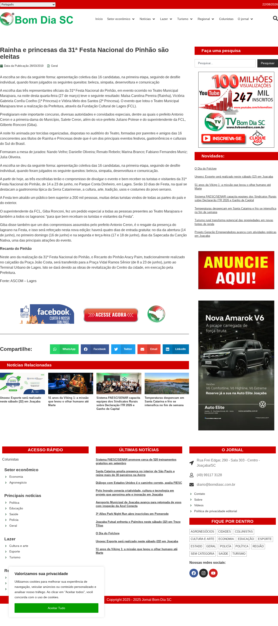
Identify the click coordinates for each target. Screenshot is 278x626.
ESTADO (196, 546)
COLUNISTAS (244, 531)
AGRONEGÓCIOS (202, 531)
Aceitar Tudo (56, 608)
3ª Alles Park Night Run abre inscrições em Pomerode (132, 513)
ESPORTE (265, 539)
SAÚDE (223, 553)
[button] (64, 349)
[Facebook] (193, 573)
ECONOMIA (226, 539)
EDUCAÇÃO (246, 539)
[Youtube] (213, 573)
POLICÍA (225, 546)
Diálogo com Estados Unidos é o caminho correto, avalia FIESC (139, 482)
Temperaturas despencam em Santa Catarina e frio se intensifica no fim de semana (164, 401)
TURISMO (238, 553)
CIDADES (224, 531)
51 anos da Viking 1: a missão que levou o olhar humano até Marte (68, 401)
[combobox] (225, 63)
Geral (54, 65)
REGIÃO (258, 546)
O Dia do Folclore (206, 168)
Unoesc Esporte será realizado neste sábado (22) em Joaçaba (234, 176)
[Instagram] (203, 573)
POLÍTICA (241, 546)
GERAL (211, 546)
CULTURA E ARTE (202, 539)
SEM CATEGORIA (202, 553)
